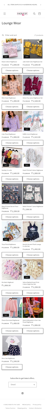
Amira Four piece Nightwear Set (33, 98)
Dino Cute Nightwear (8, 358)
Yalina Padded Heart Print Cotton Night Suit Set (31, 283)
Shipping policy (22, 408)
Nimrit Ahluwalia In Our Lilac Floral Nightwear (32, 321)
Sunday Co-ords (7, 170)
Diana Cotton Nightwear (9, 62)
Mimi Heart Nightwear (9, 98)
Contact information (35, 408)
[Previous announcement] (4, 4)
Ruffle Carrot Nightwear (30, 134)
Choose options (12, 70)
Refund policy (26, 404)
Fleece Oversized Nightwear (11, 320)
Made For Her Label (14, 404)
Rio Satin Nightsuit (8, 282)
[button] (4, 13)
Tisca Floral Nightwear (9, 244)
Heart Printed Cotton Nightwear (33, 170)
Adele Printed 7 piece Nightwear (33, 206)
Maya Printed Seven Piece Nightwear (10, 207)
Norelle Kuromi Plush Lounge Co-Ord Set (32, 245)
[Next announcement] (40, 4)
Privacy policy (37, 404)
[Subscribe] (34, 384)
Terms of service (10, 408)
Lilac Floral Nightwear (9, 134)
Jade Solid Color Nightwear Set (32, 62)
